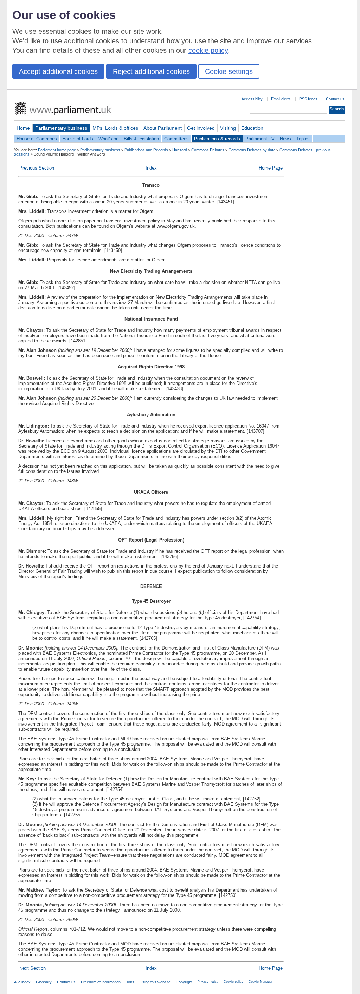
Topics (303, 138)
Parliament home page (57, 150)
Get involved (201, 128)
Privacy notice (208, 981)
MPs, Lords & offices (115, 128)
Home (23, 128)
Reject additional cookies (151, 71)
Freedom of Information (101, 982)
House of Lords (77, 138)
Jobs (130, 982)
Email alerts (281, 99)
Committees (176, 138)
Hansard (179, 150)
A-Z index (22, 982)
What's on (108, 138)
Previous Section (36, 168)
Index (151, 168)
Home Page (271, 168)
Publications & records (217, 138)
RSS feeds (308, 99)
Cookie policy (233, 981)
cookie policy (208, 50)
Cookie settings (229, 71)
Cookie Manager (260, 981)
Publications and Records (146, 150)
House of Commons (37, 138)
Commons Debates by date (252, 150)
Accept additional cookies (58, 71)
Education (252, 128)
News (285, 138)
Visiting (228, 128)
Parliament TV (260, 138)
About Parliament (162, 128)
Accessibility (252, 99)
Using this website (155, 982)
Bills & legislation (141, 138)
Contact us (335, 99)
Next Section (32, 968)
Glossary (44, 982)
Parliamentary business (61, 128)
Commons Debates (207, 150)
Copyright (184, 982)
